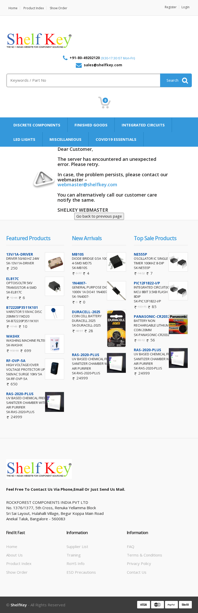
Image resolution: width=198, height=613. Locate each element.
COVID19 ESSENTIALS (116, 139)
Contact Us (136, 572)
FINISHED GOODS (91, 124)
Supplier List (77, 546)
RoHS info (76, 563)
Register (171, 7)
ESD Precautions (81, 572)
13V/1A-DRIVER (19, 254)
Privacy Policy (139, 563)
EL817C (12, 278)
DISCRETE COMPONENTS (36, 124)
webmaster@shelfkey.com (87, 184)
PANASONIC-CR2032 (152, 316)
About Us (14, 555)
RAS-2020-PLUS (20, 393)
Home (13, 8)
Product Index (33, 8)
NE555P (140, 254)
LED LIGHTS (24, 139)
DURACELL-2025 (86, 311)
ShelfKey (19, 604)
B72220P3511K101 (22, 307)
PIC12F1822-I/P (147, 283)
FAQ (130, 546)
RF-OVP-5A (16, 360)
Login (185, 7)
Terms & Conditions (144, 555)
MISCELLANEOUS (65, 139)
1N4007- (79, 283)
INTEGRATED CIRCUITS (143, 124)
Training (74, 555)
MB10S (78, 254)
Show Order (58, 8)
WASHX (12, 336)
